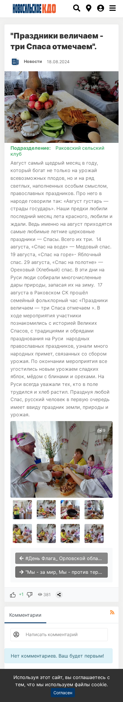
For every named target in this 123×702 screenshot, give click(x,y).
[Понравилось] (12, 594)
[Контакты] (89, 8)
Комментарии (25, 615)
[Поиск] (77, 8)
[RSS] (112, 612)
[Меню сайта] (113, 8)
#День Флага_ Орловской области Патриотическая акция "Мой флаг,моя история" (66, 558)
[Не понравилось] (29, 594)
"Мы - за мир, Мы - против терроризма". (66, 572)
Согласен (62, 692)
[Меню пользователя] (101, 8)
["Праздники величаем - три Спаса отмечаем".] (61, 459)
